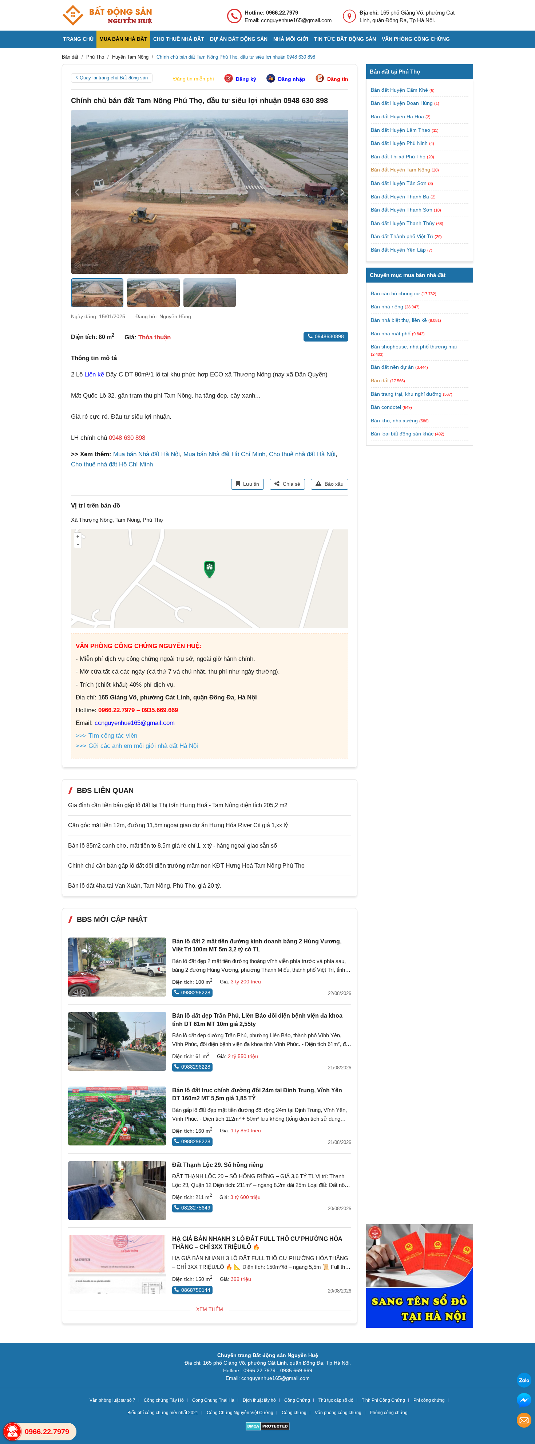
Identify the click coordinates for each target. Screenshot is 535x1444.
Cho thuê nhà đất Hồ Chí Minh (112, 464)
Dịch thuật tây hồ (259, 1400)
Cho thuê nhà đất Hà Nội (302, 454)
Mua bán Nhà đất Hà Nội (146, 454)
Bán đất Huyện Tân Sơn (399, 183)
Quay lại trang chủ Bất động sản (114, 77)
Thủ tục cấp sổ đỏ (335, 1400)
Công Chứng (297, 1400)
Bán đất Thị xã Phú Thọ (399, 156)
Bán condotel (386, 407)
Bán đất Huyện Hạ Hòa (398, 116)
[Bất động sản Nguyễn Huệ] (107, 15)
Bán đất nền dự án (392, 367)
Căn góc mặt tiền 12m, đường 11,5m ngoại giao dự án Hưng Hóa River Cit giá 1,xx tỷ (178, 825)
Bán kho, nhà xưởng (394, 420)
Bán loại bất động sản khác (402, 434)
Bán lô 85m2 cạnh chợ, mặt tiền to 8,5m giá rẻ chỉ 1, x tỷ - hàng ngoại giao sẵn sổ (172, 846)
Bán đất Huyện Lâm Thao (401, 130)
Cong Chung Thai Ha (213, 1400)
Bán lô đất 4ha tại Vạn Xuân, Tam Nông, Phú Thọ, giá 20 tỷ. (144, 886)
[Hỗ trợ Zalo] (524, 1381)
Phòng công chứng (389, 1412)
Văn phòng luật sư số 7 (112, 1400)
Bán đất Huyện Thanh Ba (401, 197)
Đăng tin (337, 79)
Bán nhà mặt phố (391, 333)
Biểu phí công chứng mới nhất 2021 (162, 1412)
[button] (342, 192)
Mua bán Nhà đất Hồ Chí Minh (224, 454)
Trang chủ (78, 39)
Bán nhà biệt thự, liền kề (399, 320)
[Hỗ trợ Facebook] (524, 1401)
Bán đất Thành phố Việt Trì (403, 236)
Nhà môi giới (290, 39)
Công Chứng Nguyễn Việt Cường (240, 1412)
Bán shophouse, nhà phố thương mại (414, 347)
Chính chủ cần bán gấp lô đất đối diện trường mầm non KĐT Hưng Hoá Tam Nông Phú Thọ (186, 866)
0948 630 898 (127, 437)
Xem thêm (209, 1309)
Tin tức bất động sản (345, 39)
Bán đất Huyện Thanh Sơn (402, 210)
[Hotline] (12, 1431)
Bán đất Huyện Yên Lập (399, 250)
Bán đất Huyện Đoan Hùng (402, 103)
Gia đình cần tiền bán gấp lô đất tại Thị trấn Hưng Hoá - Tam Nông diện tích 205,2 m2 (178, 805)
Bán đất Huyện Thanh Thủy (403, 223)
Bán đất (380, 380)
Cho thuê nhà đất (178, 39)
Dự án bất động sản (239, 39)
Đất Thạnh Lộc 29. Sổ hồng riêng (217, 1165)
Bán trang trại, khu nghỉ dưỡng (406, 393)
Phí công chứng (429, 1400)
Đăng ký (246, 79)
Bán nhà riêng (387, 306)
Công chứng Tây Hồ (164, 1400)
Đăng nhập (291, 79)
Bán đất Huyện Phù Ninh (400, 143)
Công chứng (294, 1412)
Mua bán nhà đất (123, 39)
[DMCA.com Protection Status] (268, 1427)
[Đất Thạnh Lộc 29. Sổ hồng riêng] (117, 1190)
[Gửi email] (524, 1421)
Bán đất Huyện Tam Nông (401, 170)
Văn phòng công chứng (416, 39)
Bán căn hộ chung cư (395, 293)
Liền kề (94, 374)
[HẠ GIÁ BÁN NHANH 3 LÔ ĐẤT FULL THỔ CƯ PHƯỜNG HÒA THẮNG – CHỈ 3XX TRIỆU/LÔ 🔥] (117, 1264)
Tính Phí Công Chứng (383, 1400)
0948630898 (329, 336)
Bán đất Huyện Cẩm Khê (400, 90)
